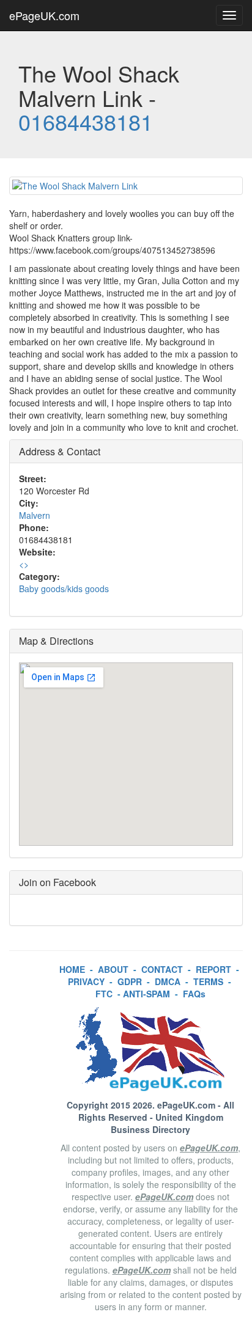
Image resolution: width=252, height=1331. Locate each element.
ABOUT (113, 969)
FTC (104, 994)
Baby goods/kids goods (64, 588)
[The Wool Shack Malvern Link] (126, 186)
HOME (72, 969)
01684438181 (85, 121)
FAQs (194, 994)
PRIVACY (86, 981)
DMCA (167, 981)
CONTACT (162, 969)
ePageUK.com (44, 15)
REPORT (213, 969)
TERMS (208, 981)
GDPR (129, 981)
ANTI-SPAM (146, 994)
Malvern (34, 515)
